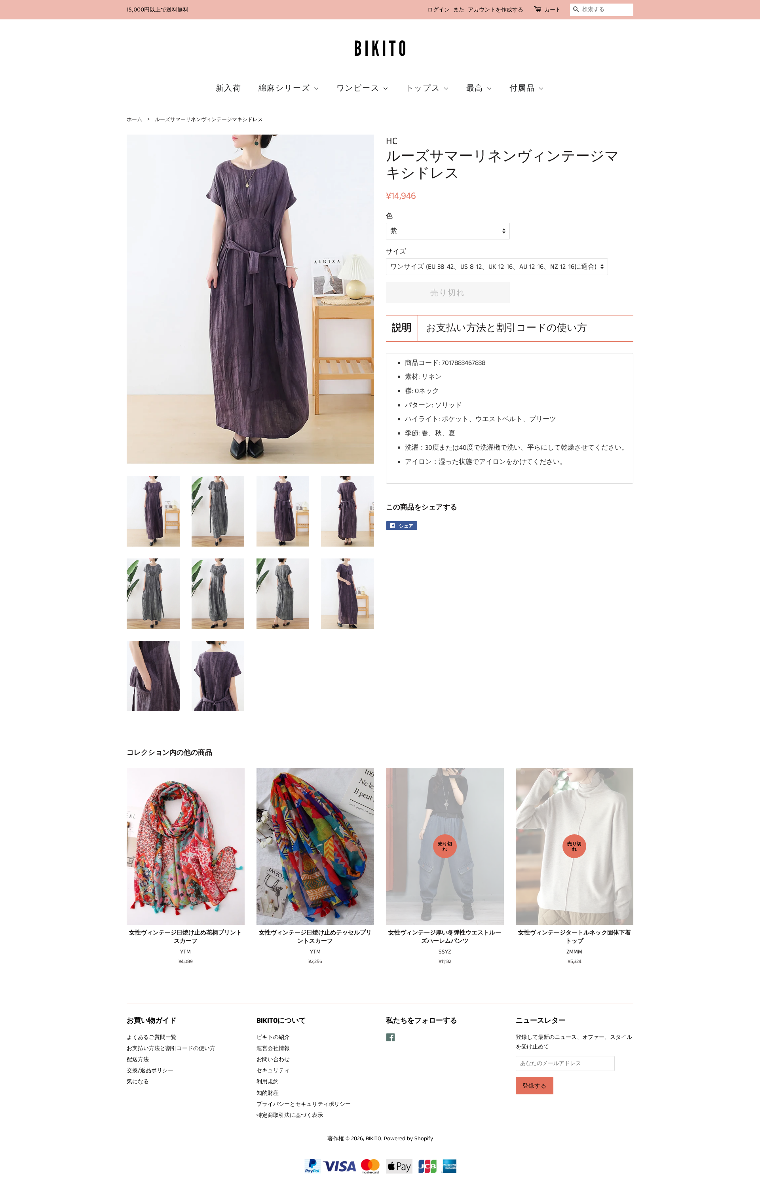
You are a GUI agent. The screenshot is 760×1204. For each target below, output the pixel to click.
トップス (424, 88)
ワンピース (359, 88)
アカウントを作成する (495, 9)
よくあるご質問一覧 (152, 1037)
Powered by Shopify (408, 1139)
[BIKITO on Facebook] (390, 1039)
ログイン (439, 9)
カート (552, 9)
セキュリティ (273, 1071)
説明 (402, 328)
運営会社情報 (273, 1048)
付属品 (523, 88)
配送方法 (138, 1059)
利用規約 (267, 1082)
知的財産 (267, 1093)
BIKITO (373, 1139)
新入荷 (229, 88)
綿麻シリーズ (286, 88)
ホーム (134, 119)
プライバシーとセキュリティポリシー (303, 1104)
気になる (138, 1082)
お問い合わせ (273, 1059)
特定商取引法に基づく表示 (289, 1115)
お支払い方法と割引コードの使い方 (506, 328)
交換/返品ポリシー (150, 1071)
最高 (476, 88)
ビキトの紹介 (273, 1037)
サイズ (396, 251)
